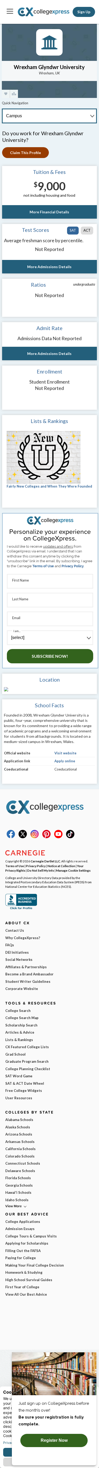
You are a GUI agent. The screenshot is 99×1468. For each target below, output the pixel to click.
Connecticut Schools (22, 1163)
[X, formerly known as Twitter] (22, 837)
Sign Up (83, 12)
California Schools (20, 1149)
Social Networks (18, 959)
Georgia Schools (19, 1185)
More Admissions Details (49, 266)
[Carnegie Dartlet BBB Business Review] (21, 909)
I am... (16, 631)
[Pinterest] (46, 837)
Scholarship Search (21, 1025)
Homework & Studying (24, 1272)
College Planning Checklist (27, 1069)
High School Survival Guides (28, 1280)
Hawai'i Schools (18, 1192)
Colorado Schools (20, 1156)
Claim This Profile (25, 152)
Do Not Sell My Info (40, 870)
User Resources (18, 1098)
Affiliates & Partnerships (26, 967)
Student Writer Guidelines (27, 981)
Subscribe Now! (50, 656)
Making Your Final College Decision (34, 1265)
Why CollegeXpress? (22, 938)
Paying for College (20, 1258)
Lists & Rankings (19, 1040)
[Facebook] (10, 837)
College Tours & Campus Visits (31, 1236)
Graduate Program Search (27, 1061)
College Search (18, 1010)
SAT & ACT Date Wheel (24, 1083)
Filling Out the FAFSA (23, 1251)
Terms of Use (43, 566)
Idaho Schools (17, 1200)
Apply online (64, 761)
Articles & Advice (19, 1032)
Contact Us (14, 930)
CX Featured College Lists (27, 1047)
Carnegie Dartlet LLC (45, 861)
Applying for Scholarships (26, 1243)
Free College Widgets (23, 1090)
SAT (73, 230)
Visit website (65, 753)
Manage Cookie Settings (73, 870)
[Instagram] (34, 837)
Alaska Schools (17, 1127)
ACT (87, 230)
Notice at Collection (61, 866)
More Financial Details (49, 212)
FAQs (9, 945)
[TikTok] (70, 837)
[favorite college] (6, 94)
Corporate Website (21, 989)
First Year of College (22, 1287)
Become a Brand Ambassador (29, 974)
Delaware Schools (20, 1171)
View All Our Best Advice (26, 1294)
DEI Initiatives (17, 952)
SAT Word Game (18, 1076)
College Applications (22, 1221)
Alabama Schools (19, 1120)
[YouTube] (58, 837)
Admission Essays (20, 1229)
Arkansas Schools (20, 1142)
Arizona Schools (18, 1134)
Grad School (15, 1054)
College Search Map (22, 1018)
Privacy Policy (73, 566)
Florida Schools (18, 1178)
